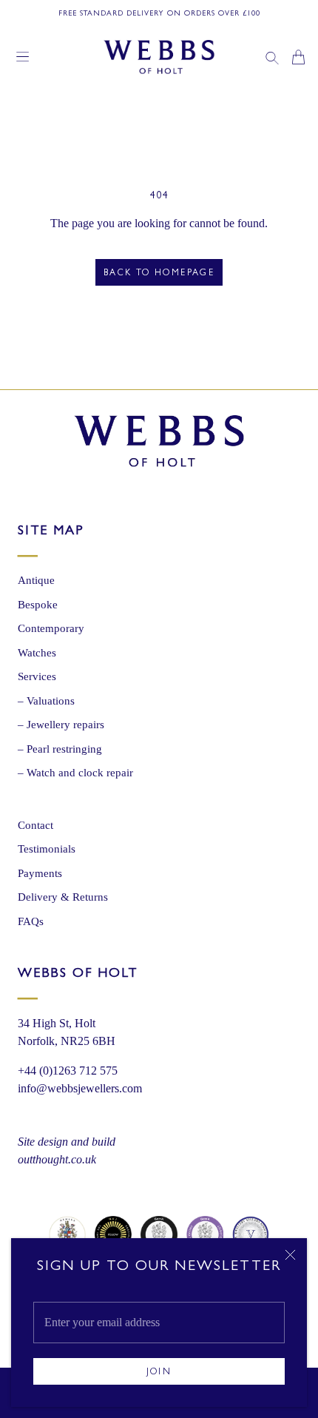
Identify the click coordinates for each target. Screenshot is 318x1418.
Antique (36, 580)
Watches (37, 653)
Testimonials (46, 849)
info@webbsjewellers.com (80, 1088)
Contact (35, 825)
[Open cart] (298, 57)
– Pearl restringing (60, 749)
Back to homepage (159, 273)
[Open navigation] (22, 56)
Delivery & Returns (63, 897)
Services (37, 676)
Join (159, 1372)
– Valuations (46, 701)
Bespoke (38, 605)
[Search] (272, 57)
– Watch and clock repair (75, 773)
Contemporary (51, 628)
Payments (40, 873)
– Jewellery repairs (61, 724)
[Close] (290, 1254)
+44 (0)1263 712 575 (68, 1070)
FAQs (31, 921)
